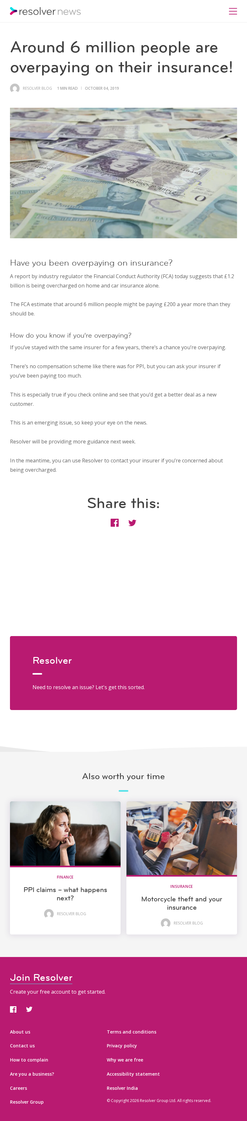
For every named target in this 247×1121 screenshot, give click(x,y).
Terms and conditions (131, 1032)
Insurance (181, 887)
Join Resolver (41, 977)
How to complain (29, 1060)
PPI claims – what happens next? (65, 894)
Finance (65, 877)
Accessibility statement (133, 1074)
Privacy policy (122, 1046)
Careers (18, 1088)
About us (20, 1032)
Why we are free (125, 1060)
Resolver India (122, 1088)
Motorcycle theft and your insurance (181, 903)
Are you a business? (32, 1074)
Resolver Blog (37, 88)
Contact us (22, 1046)
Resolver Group (27, 1102)
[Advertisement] (123, 591)
